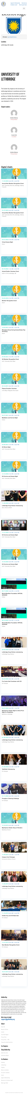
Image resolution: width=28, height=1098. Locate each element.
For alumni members (5, 1072)
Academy (3, 1062)
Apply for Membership (15, 3)
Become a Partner (4, 1029)
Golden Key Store (4, 1052)
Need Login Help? (23, 5)
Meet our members (5, 1070)
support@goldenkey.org (11, 37)
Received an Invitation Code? (7, 1080)
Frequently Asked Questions (7, 1042)
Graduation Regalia (5, 1055)
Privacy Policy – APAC (5, 1039)
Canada (2, 1032)
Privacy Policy (3, 1037)
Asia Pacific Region (4, 1034)
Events (2, 1075)
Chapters (3, 1067)
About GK (3, 1026)
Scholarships (3, 1065)
